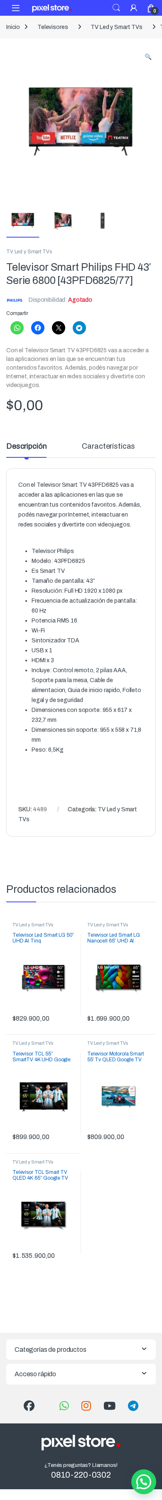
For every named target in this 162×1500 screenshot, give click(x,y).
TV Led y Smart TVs (116, 27)
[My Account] (133, 7)
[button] (148, 57)
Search (116, 7)
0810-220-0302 (81, 1474)
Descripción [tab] (26, 446)
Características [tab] (108, 446)
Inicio (13, 27)
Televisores (52, 27)
